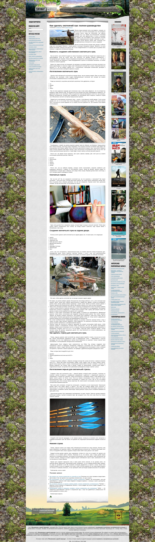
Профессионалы (93, 9)
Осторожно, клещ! (32, 54)
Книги (85, 9)
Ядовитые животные (115, 308)
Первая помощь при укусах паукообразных (34, 60)
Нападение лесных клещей (34, 64)
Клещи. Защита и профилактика (35, 56)
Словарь (110, 3)
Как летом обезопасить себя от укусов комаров (35, 52)
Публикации (75, 9)
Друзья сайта (90, 3)
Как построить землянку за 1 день (118, 281)
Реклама (105, 3)
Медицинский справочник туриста (118, 341)
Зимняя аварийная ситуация (117, 337)
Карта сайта (74, 3)
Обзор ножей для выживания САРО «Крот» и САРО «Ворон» (118, 305)
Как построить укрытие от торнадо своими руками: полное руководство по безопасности (74, 483)
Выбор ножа (113, 307)
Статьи (61, 9)
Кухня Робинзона (114, 321)
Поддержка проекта (98, 3)
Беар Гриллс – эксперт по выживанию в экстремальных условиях (117, 271)
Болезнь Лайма (32, 36)
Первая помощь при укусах (34, 38)
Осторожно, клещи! (33, 46)
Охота (115, 9)
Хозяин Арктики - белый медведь (118, 312)
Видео (81, 9)
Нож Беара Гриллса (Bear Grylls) (117, 268)
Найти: (30, 28)
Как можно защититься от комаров (36, 58)
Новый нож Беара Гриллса (116, 274)
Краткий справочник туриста (117, 339)
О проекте (79, 3)
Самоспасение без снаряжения (117, 331)
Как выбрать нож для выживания (117, 283)
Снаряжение (67, 9)
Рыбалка (110, 9)
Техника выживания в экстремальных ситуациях (116, 291)
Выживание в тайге (115, 285)
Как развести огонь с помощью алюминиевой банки (117, 302)
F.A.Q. (113, 3)
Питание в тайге (114, 292)
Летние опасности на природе (35, 40)
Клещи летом (31, 62)
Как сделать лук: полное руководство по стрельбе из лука (65, 476)
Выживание (58, 3)
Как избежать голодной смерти (117, 326)
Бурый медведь (114, 314)
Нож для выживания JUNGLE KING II (118, 294)
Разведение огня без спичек (117, 277)
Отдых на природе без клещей (35, 66)
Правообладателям (66, 3)
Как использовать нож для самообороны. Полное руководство (67, 479)
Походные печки (114, 279)
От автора (84, 3)
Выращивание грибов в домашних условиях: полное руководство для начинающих (73, 488)
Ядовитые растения (115, 310)
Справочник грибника (115, 346)
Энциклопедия (102, 9)
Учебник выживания (115, 333)
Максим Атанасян (69, 27)
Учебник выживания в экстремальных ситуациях (116, 324)
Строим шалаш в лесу (115, 299)
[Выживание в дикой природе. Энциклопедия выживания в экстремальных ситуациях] (46, 11)
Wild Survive (118, 3)
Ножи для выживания (115, 276)
